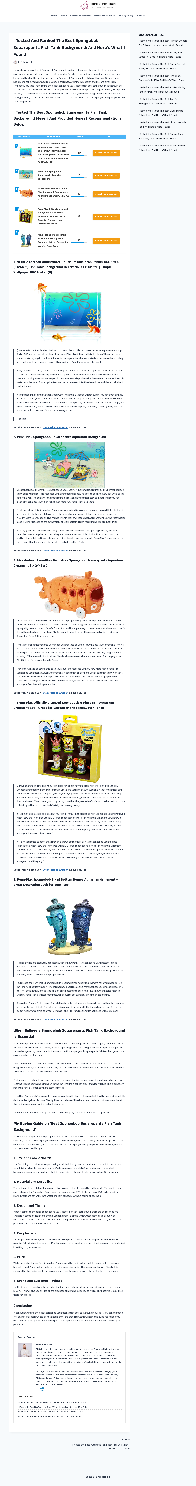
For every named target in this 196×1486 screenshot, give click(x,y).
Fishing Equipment (80, 16)
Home (54, 16)
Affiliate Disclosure (104, 16)
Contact (140, 16)
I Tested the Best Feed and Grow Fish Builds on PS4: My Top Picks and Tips (51, 1416)
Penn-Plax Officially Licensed (39, 703)
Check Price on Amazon (106, 153)
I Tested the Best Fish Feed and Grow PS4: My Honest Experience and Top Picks (53, 1407)
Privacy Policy (125, 16)
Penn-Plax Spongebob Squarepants (44, 437)
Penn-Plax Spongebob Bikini (38, 880)
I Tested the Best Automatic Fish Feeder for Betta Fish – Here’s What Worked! (101, 1444)
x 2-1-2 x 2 (40, 566)
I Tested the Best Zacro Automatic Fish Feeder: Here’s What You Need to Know (52, 1402)
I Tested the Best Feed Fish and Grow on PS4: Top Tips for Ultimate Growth (51, 1412)
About (63, 16)
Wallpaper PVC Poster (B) (32, 273)
